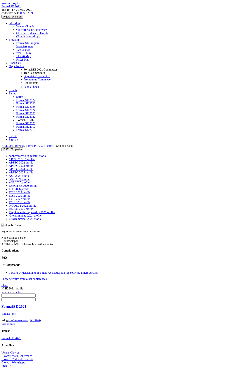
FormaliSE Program (27, 43)
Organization (16, 66)
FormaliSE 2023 (25, 113)
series (19, 145)
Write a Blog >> (10, 3)
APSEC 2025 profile (21, 172)
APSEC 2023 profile (21, 165)
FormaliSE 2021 (35, 145)
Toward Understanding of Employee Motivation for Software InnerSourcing (53, 272)
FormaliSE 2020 (25, 123)
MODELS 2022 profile (22, 205)
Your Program (24, 46)
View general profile (11, 292)
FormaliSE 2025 (25, 106)
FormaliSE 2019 (25, 126)
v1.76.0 (35, 320)
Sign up (13, 139)
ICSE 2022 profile (19, 199)
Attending (14, 23)
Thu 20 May (23, 56)
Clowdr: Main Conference (31, 29)
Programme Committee (37, 79)
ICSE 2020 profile (19, 195)
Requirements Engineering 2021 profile (32, 212)
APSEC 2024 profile (21, 169)
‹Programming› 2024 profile (25, 215)
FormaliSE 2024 (25, 110)
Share (4, 285)
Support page (8, 323)
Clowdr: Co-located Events (32, 33)
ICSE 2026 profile (19, 202)
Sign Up (6, 365)
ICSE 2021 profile (12, 149)
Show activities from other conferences (24, 278)
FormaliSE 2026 (25, 103)
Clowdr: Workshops (28, 36)
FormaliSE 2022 (25, 116)
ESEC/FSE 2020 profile (23, 185)
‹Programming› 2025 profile (25, 218)
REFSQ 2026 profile (21, 208)
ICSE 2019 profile (19, 192)
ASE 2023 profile (19, 175)
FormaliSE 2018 (25, 129)
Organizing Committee (37, 76)
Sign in (13, 136)
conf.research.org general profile (27, 155)
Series (19, 96)
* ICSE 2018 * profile (22, 159)
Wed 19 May (23, 53)
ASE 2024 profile (19, 179)
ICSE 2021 (26, 13)
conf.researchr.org (18, 320)
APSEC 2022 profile (21, 162)
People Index (31, 86)
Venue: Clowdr (25, 26)
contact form (8, 313)
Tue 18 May (23, 49)
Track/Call (15, 62)
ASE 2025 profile (19, 182)
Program (14, 39)
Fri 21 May (22, 59)
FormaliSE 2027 (25, 100)
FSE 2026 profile (19, 189)
